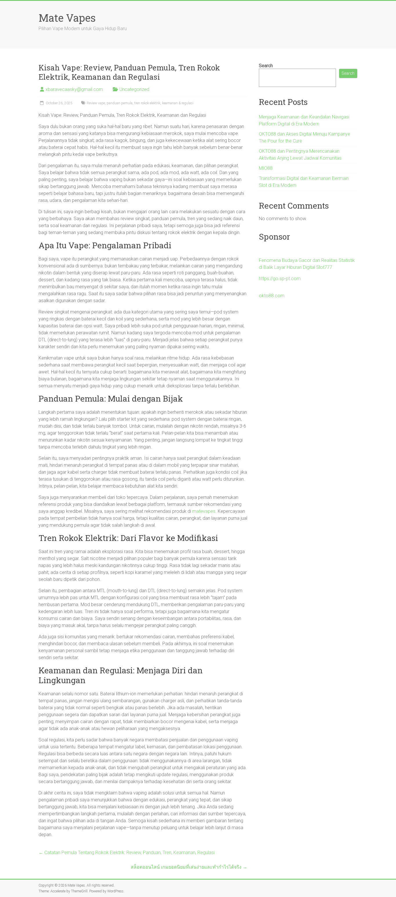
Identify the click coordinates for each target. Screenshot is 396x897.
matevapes (203, 511)
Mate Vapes (67, 18)
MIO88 (266, 168)
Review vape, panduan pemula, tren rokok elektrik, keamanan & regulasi (140, 103)
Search (266, 65)
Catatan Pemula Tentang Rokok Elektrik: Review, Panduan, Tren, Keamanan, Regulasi (127, 852)
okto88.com (271, 295)
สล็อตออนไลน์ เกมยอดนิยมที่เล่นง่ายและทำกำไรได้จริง (189, 867)
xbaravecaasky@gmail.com (74, 89)
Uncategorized (134, 89)
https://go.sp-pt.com (280, 278)
